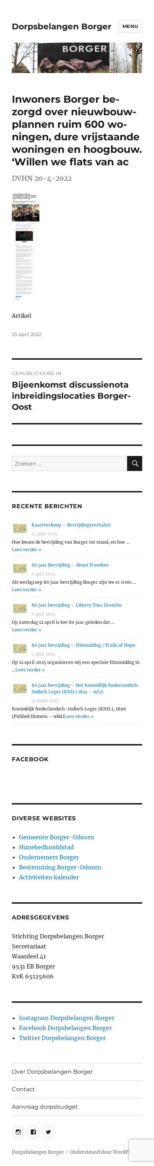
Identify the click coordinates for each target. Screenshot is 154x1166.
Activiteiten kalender (49, 877)
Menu (130, 26)
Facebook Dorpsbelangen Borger (65, 1027)
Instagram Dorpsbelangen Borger (66, 1017)
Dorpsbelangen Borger (61, 26)
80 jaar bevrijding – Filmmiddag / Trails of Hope (83, 645)
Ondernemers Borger (49, 857)
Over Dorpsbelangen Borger (52, 1071)
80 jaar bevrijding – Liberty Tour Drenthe (77, 605)
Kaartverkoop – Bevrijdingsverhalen (71, 525)
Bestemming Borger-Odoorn (60, 867)
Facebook (30, 759)
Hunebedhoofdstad (46, 847)
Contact (23, 1089)
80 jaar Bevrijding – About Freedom (70, 565)
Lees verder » (26, 549)
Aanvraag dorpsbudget (45, 1106)
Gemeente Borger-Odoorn (56, 837)
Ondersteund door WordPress (104, 1152)
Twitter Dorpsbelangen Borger (62, 1037)
